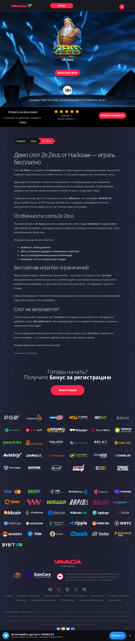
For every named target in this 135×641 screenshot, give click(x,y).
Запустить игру (67, 72)
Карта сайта (115, 600)
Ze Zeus (46, 141)
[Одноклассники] (63, 629)
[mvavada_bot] (84, 589)
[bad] (56, 111)
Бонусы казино (52, 595)
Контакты (21, 600)
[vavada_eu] (76, 589)
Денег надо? (97, 595)
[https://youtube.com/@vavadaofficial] (50, 589)
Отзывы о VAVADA (118, 595)
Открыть (117, 635)
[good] (72, 111)
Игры (33, 141)
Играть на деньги (112, 115)
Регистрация (68, 390)
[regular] (66, 111)
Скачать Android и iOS (91, 600)
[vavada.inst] (59, 589)
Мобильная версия (75, 595)
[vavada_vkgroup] (67, 589)
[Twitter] (68, 629)
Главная (20, 141)
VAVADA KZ (60, 174)
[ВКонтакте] (58, 629)
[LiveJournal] (78, 629)
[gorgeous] (77, 111)
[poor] (61, 111)
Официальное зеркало (43, 600)
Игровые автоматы (29, 595)
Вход (61, 5)
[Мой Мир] (73, 629)
